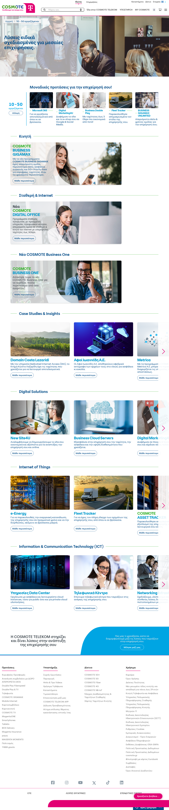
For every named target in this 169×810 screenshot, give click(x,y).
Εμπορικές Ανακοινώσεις (138, 733)
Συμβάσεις (131, 763)
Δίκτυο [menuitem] (88, 667)
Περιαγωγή (48, 678)
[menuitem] (53, 782)
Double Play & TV (10, 689)
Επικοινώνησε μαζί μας (54, 697)
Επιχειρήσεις (91, 2)
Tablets (5, 724)
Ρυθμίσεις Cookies (135, 729)
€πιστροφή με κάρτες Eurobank (142, 759)
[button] (154, 10)
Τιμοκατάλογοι (50, 694)
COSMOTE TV (9, 712)
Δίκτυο (148, 2)
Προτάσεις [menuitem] (8, 667)
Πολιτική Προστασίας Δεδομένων (142, 748)
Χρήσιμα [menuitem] (131, 667)
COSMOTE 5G (91, 678)
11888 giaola (8, 747)
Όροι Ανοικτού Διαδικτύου (139, 770)
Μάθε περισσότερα (24, 180)
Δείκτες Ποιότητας (135, 682)
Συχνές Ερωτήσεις (52, 674)
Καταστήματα (138, 2)
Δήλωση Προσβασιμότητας (57, 705)
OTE (29, 793)
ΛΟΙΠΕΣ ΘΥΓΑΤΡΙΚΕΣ (76, 793)
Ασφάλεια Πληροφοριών (138, 740)
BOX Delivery (8, 728)
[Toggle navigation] (165, 10)
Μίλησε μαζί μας (132, 647)
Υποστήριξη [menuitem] (50, 667)
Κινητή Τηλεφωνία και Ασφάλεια (142, 693)
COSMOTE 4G (91, 686)
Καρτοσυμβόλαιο (10, 704)
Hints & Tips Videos (52, 682)
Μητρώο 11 (131, 711)
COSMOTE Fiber (92, 682)
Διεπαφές (130, 766)
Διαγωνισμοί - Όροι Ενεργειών (141, 736)
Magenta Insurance (11, 731)
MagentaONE (9, 716)
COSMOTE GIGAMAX (12, 697)
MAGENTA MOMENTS (13, 739)
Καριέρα (130, 674)
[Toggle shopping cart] (161, 9)
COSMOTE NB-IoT (93, 690)
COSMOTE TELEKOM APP (56, 701)
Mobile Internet (9, 701)
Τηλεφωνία (7, 693)
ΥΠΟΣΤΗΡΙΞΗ (126, 9)
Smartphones (8, 720)
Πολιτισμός (7, 743)
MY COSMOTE (142, 9)
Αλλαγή (16, 113)
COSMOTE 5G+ (92, 674)
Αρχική (9, 21)
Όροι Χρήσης (132, 678)
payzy (5, 735)
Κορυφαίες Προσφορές (13, 674)
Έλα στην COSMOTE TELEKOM (102, 9)
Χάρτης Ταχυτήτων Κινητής (98, 701)
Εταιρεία (156, 2)
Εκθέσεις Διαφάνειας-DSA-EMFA (142, 744)
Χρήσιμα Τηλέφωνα (53, 686)
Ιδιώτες (78, 2)
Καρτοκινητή (8, 708)
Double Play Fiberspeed (13, 685)
